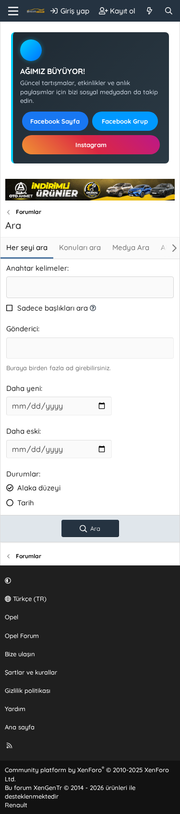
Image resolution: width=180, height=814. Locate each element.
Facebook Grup (125, 121)
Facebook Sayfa (55, 121)
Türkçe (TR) (29, 598)
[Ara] (168, 11)
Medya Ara (130, 247)
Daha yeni (23, 388)
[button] (93, 308)
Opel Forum (22, 635)
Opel (11, 617)
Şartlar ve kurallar (31, 672)
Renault (16, 805)
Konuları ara (80, 247)
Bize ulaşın (20, 654)
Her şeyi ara (27, 247)
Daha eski (22, 431)
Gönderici (22, 328)
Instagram (91, 145)
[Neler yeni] (149, 11)
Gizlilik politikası (27, 690)
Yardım (15, 709)
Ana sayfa (20, 727)
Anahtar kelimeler (36, 268)
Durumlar (22, 473)
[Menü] (13, 11)
